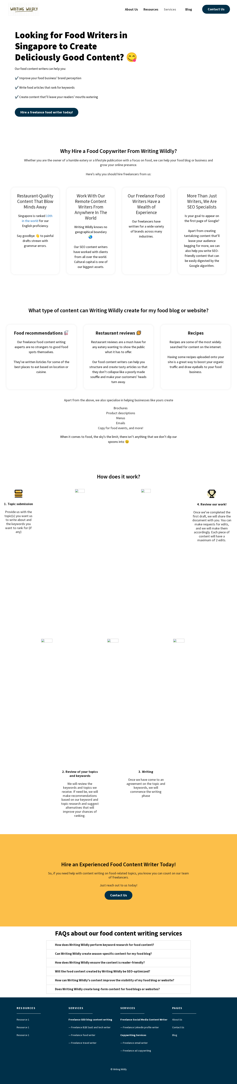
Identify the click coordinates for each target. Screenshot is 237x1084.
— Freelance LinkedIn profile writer (139, 1027)
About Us (131, 9)
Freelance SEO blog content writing (90, 1019)
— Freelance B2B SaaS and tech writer (90, 1027)
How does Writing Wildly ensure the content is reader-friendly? (100, 962)
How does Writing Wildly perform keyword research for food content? (104, 945)
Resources (150, 9)
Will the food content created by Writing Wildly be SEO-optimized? (102, 971)
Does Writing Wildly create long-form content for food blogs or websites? (107, 989)
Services (170, 9)
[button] (216, 9)
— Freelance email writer (134, 1042)
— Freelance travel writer (82, 1042)
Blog (188, 9)
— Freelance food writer (82, 1035)
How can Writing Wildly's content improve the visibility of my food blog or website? (114, 980)
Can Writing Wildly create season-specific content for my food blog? (103, 954)
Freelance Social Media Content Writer (143, 1019)
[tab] (118, 945)
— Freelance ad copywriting (135, 1050)
